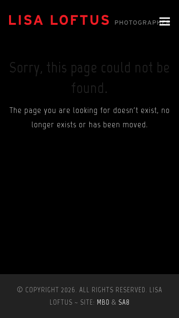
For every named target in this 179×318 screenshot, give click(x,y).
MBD (103, 302)
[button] (164, 22)
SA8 (124, 302)
